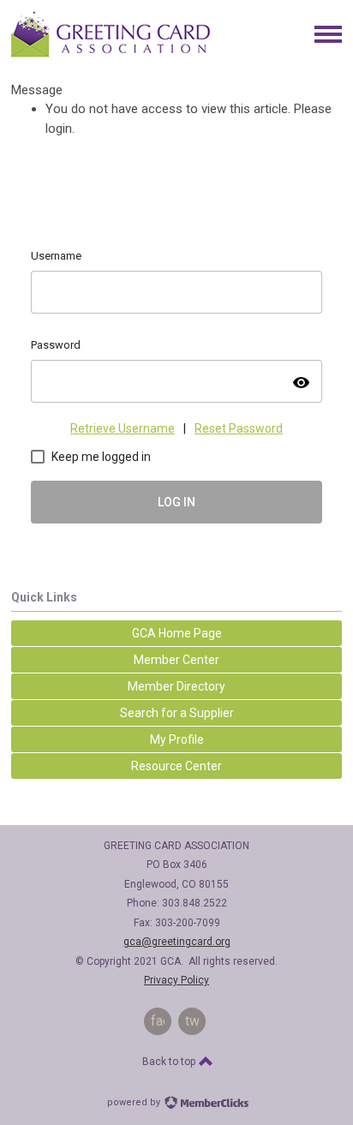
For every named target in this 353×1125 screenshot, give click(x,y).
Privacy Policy (176, 980)
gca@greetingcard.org (176, 942)
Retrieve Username (122, 428)
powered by (135, 1102)
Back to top (170, 1062)
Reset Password (238, 428)
